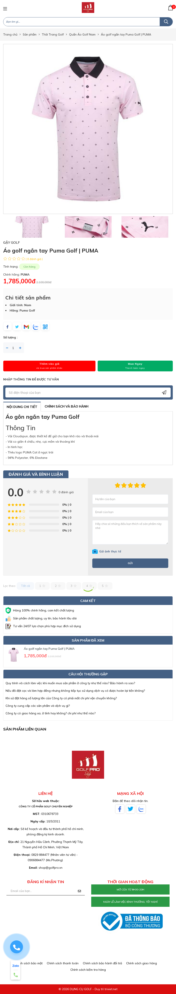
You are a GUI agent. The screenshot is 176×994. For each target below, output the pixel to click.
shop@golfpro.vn (50, 868)
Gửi (130, 563)
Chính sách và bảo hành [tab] (66, 406)
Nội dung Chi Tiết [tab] (22, 407)
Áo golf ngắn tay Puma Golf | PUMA (49, 649)
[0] (170, 7)
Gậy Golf (11, 242)
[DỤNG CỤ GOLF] (88, 7)
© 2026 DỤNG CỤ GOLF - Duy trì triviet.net (88, 989)
